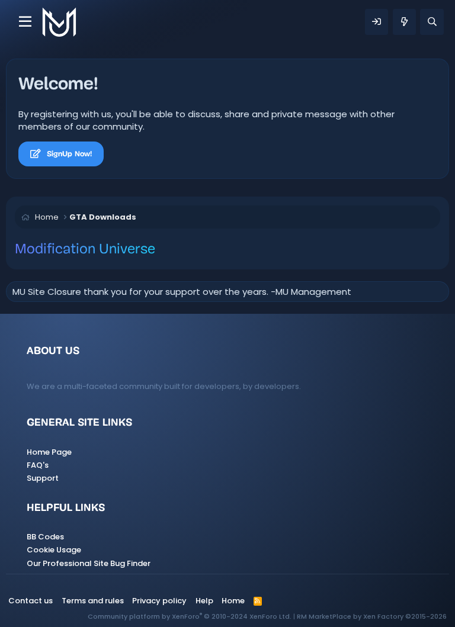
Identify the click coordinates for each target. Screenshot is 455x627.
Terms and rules (93, 600)
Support (43, 478)
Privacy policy (159, 600)
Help (204, 600)
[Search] (431, 22)
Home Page (49, 452)
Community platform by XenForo (189, 616)
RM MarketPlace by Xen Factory (372, 616)
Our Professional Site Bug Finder (88, 563)
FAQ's (38, 465)
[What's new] (404, 22)
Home (233, 600)
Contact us (30, 600)
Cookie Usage (54, 549)
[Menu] (25, 22)
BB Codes (45, 536)
